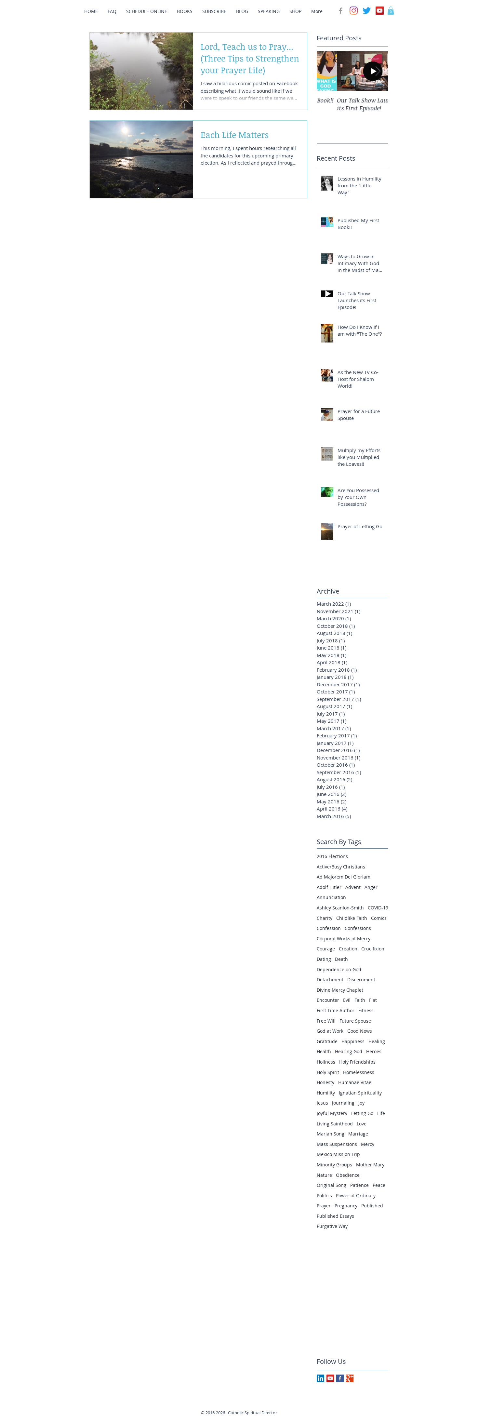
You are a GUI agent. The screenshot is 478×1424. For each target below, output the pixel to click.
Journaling (343, 1103)
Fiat (373, 1000)
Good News (359, 1031)
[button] (390, 11)
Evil (347, 1000)
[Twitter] (367, 11)
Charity (324, 918)
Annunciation (331, 897)
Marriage (358, 1134)
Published (372, 1205)
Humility (326, 1093)
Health (324, 1051)
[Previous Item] (327, 71)
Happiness (353, 1041)
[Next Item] (378, 71)
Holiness (326, 1062)
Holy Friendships (357, 1062)
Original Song (331, 1185)
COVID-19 (378, 908)
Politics (324, 1195)
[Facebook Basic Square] (340, 1378)
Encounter (328, 1000)
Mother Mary (370, 1165)
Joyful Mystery (332, 1113)
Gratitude (327, 1041)
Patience (359, 1185)
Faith (359, 1000)
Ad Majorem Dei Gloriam (343, 877)
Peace (379, 1185)
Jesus (322, 1103)
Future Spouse (355, 1021)
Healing (376, 1041)
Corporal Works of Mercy (343, 938)
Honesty (325, 1082)
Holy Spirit (328, 1072)
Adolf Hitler (329, 887)
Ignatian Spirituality (360, 1093)
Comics (379, 918)
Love (361, 1124)
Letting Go (362, 1113)
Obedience (348, 1175)
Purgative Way (332, 1226)
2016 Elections (332, 856)
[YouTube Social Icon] (380, 11)
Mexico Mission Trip (338, 1154)
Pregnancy (346, 1205)
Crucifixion (372, 949)
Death (341, 959)
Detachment (330, 979)
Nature (324, 1175)
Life (381, 1113)
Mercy (367, 1144)
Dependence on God (339, 969)
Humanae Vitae (354, 1082)
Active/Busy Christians (341, 867)
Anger (371, 887)
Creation (348, 949)
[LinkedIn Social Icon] (320, 1378)
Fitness (366, 1010)
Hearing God (348, 1051)
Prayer (324, 1205)
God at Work (330, 1031)
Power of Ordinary (356, 1195)
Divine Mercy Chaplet (340, 990)
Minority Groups (334, 1165)
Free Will (326, 1021)
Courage (326, 949)
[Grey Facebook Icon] (341, 11)
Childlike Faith (351, 918)
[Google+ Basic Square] (349, 1378)
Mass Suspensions (337, 1144)
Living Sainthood (335, 1124)
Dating (324, 959)
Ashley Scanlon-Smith (340, 908)
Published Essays (335, 1216)
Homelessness (358, 1072)
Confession (329, 928)
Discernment (361, 979)
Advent (353, 887)
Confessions (358, 928)
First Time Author (335, 1010)
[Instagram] (354, 11)
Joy (361, 1103)
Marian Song (330, 1134)
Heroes (373, 1051)
